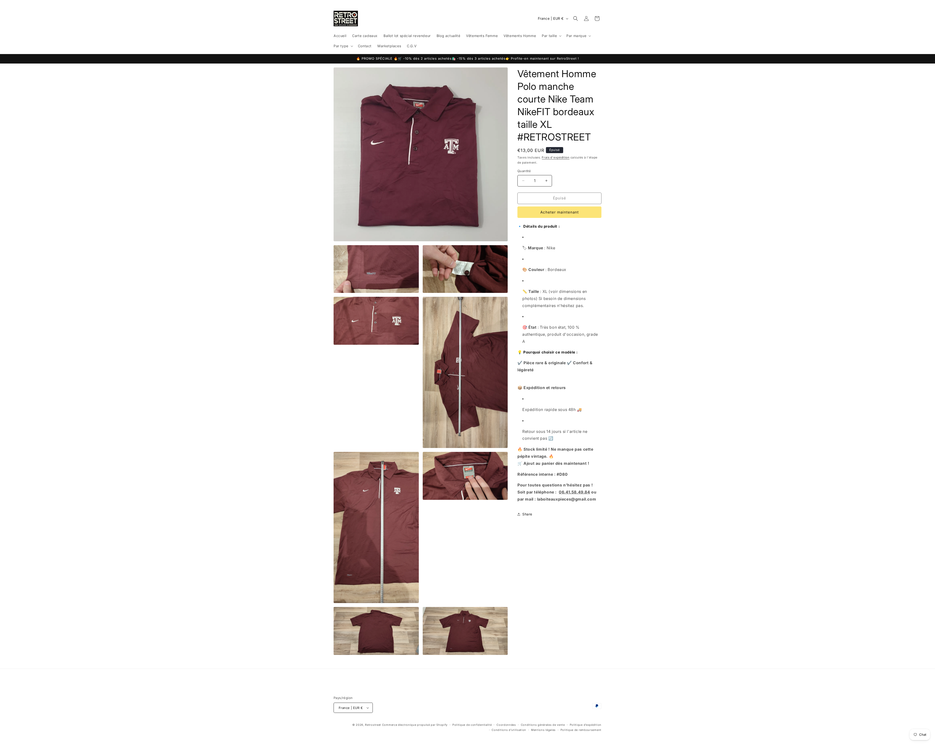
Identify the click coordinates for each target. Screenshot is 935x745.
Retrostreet (373, 724)
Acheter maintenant (559, 212)
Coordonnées (506, 724)
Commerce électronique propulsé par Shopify (415, 724)
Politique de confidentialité (472, 724)
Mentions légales (543, 730)
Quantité (524, 171)
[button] (551, 36)
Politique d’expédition (585, 724)
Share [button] (527, 514)
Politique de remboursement (581, 730)
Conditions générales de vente (543, 724)
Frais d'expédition (556, 157)
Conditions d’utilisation (509, 730)
